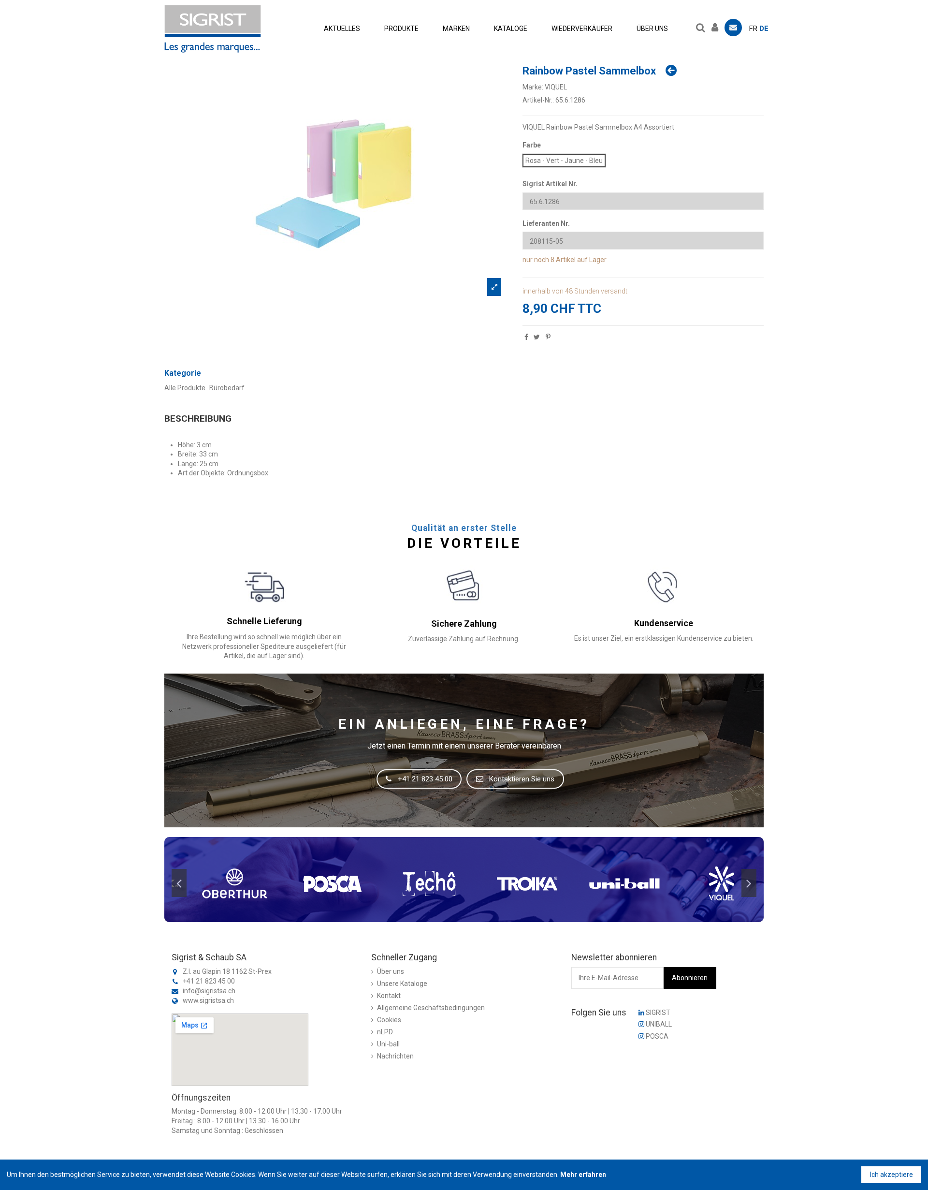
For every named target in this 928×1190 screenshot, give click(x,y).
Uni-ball (388, 1044)
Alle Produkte (184, 388)
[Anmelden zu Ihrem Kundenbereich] (717, 26)
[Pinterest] (548, 337)
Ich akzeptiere (891, 1174)
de (763, 28)
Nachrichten (395, 1056)
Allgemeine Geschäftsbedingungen (431, 1008)
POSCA (656, 1036)
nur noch (535, 260)
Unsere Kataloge (402, 983)
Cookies (389, 1020)
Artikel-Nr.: (538, 100)
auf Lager (592, 260)
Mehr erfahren (583, 1174)
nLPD (385, 1032)
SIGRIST (657, 1012)
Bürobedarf (227, 388)
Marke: (532, 87)
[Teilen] (526, 337)
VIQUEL (556, 87)
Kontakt (389, 995)
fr (753, 28)
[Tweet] (537, 337)
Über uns (390, 971)
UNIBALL (658, 1024)
